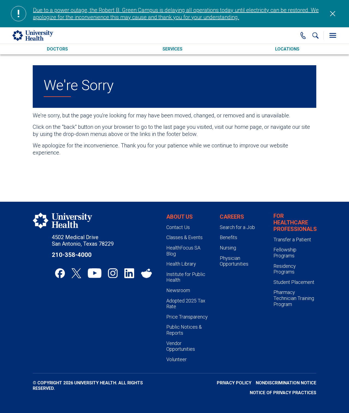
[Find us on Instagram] (113, 273)
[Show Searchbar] (315, 35)
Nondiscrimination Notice (286, 382)
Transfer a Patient (292, 239)
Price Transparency (187, 317)
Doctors (57, 49)
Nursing (228, 248)
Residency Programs (284, 269)
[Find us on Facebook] (60, 273)
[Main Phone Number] (303, 35)
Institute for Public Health (185, 277)
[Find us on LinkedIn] (129, 273)
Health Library (181, 264)
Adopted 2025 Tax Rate (185, 304)
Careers (232, 216)
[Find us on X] (76, 273)
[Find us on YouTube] (95, 273)
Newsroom (178, 290)
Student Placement (293, 282)
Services (172, 49)
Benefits (228, 237)
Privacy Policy (234, 382)
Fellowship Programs (284, 253)
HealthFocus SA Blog (183, 251)
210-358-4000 (72, 254)
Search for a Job (237, 227)
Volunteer (176, 359)
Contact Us (178, 227)
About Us (179, 216)
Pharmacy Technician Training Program (293, 298)
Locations (287, 49)
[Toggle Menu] (333, 35)
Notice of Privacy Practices (283, 392)
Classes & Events (184, 237)
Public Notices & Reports (184, 330)
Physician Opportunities (234, 261)
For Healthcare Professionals (295, 222)
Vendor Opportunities (180, 346)
